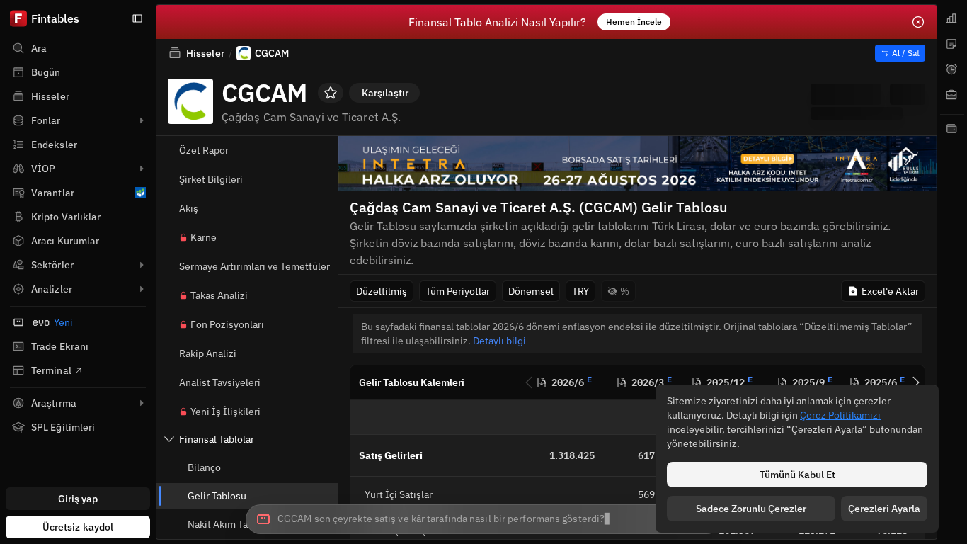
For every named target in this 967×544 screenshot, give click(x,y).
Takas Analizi (219, 295)
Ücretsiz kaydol (78, 527)
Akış (188, 208)
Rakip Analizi (207, 353)
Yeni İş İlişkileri (225, 411)
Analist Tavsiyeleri (220, 382)
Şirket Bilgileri (211, 179)
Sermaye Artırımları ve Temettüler (254, 266)
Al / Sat (906, 52)
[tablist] (952, 272)
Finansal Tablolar (216, 439)
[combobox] (483, 519)
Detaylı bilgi (499, 340)
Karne (203, 237)
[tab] (952, 18)
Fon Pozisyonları (227, 324)
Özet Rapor (204, 150)
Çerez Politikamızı (840, 415)
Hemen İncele (634, 21)
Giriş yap (78, 498)
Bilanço (204, 467)
